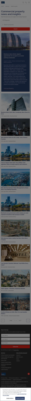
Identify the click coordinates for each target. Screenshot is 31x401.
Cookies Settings (9, 398)
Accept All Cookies (20, 398)
